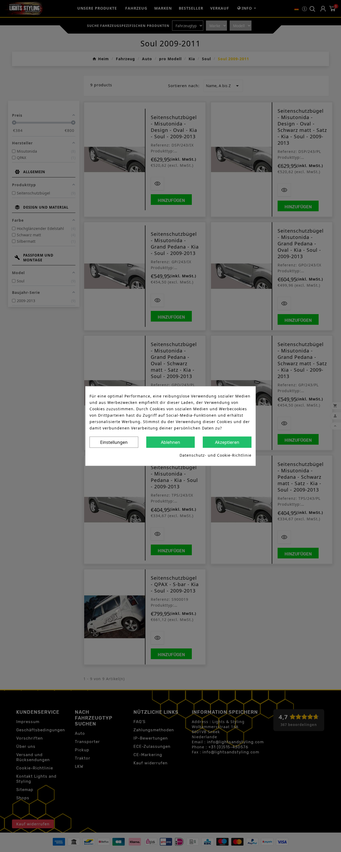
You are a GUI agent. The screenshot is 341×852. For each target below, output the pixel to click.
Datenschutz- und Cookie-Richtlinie (215, 454)
